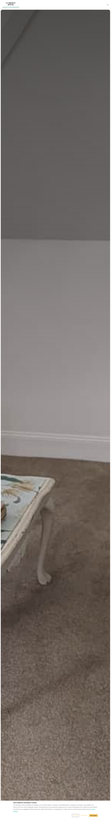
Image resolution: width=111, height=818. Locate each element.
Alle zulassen (93, 815)
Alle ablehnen (84, 815)
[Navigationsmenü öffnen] (107, 4)
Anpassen (75, 815)
